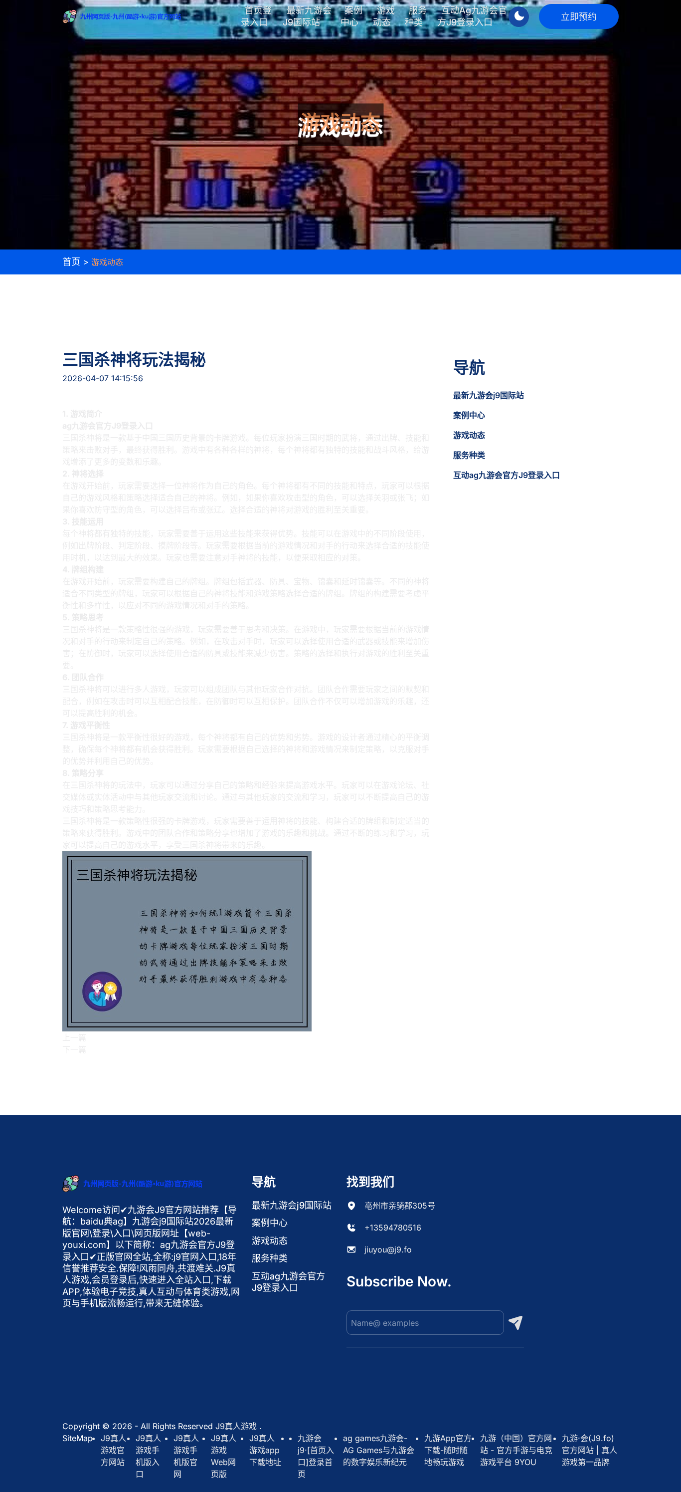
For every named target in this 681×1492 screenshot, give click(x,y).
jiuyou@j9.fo (388, 1249)
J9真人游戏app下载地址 (265, 1450)
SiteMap (77, 1438)
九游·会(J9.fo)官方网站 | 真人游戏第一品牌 (589, 1450)
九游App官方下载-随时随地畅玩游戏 (448, 1450)
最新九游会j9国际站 (307, 16)
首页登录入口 (256, 16)
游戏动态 (384, 16)
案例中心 (351, 16)
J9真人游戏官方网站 (113, 1450)
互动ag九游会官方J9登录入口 (472, 16)
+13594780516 (392, 1228)
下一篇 (74, 1049)
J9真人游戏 (236, 1426)
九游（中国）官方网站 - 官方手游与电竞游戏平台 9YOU (516, 1450)
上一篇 (74, 1037)
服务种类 (416, 16)
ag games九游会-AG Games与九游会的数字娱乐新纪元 (378, 1450)
